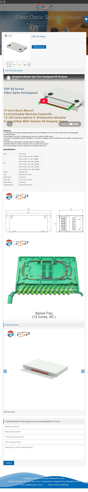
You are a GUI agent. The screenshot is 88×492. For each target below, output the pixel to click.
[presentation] (5, 371)
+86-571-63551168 (61, 485)
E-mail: (22, 485)
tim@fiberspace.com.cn (34, 485)
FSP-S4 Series (9, 412)
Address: (11, 481)
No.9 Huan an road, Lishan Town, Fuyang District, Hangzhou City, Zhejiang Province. (47, 481)
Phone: (51, 485)
